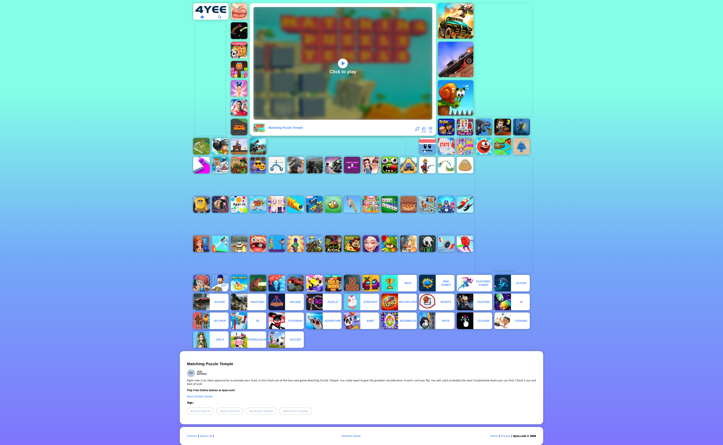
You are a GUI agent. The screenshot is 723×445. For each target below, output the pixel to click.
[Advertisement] (210, 78)
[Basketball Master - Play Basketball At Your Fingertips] (201, 283)
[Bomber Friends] (220, 146)
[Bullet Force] (295, 165)
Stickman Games (261, 411)
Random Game (351, 436)
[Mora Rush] (465, 243)
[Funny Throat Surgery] (258, 243)
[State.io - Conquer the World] (446, 146)
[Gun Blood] (427, 165)
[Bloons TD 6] (389, 243)
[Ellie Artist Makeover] (371, 243)
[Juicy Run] (446, 243)
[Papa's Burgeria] (446, 127)
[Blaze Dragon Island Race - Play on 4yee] (295, 283)
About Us (206, 436)
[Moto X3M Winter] (427, 204)
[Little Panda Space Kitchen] (239, 50)
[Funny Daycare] (371, 204)
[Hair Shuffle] (239, 88)
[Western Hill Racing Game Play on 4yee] (239, 146)
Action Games (200, 411)
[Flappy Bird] (333, 204)
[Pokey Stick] (352, 204)
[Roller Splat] (201, 165)
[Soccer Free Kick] (201, 146)
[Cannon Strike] (446, 165)
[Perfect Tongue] (220, 283)
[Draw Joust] (276, 165)
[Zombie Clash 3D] (408, 243)
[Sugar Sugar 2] (352, 165)
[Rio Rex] (258, 283)
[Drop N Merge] (239, 69)
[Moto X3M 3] (220, 165)
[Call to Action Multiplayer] (314, 165)
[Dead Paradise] (455, 21)
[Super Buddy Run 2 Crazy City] (258, 204)
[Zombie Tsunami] (389, 165)
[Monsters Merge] (427, 243)
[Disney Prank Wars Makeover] (276, 204)
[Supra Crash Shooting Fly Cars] (239, 243)
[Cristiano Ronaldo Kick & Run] (239, 107)
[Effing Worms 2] (314, 243)
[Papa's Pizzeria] (352, 243)
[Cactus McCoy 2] (333, 243)
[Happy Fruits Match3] (465, 146)
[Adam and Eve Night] (201, 204)
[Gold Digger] (333, 283)
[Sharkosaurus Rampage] (484, 127)
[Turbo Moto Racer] (333, 165)
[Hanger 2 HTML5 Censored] (465, 204)
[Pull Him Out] (502, 146)
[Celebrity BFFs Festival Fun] (371, 165)
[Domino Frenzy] (295, 204)
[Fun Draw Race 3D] (314, 283)
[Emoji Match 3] (258, 165)
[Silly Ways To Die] (427, 146)
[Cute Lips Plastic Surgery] (239, 11)
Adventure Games (295, 411)
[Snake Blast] (239, 30)
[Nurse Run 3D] (220, 243)
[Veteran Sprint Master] (408, 165)
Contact (192, 436)
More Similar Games (200, 396)
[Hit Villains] (276, 243)
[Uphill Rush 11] (239, 283)
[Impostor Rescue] (371, 283)
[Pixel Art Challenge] (465, 127)
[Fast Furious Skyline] (314, 204)
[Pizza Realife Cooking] (408, 204)
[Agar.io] (239, 204)
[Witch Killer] (521, 127)
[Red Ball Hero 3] (484, 146)
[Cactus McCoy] (239, 165)
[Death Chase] (455, 59)
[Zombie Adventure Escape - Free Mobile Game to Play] (352, 283)
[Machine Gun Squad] (295, 243)
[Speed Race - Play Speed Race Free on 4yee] (239, 127)
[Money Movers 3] (502, 127)
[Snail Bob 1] (455, 98)
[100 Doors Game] (201, 243)
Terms (494, 436)
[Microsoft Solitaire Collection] (389, 204)
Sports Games (229, 411)
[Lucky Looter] (220, 204)
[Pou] (465, 165)
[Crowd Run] (276, 283)
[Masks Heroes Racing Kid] (446, 204)
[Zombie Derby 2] (258, 146)
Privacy (505, 436)
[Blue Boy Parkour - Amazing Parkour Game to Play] (521, 146)
